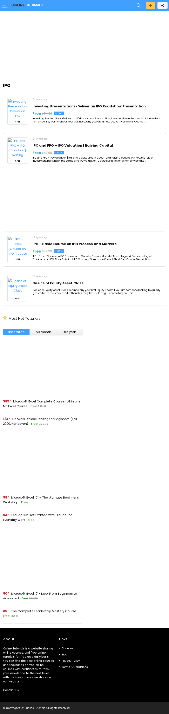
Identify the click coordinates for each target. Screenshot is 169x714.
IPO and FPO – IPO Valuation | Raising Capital (73, 145)
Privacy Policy (71, 661)
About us (67, 648)
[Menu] (5, 5)
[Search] (139, 5)
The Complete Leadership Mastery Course (43, 611)
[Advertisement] (84, 44)
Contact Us (11, 690)
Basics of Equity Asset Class (58, 283)
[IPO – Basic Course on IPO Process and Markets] (18, 246)
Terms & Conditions (75, 667)
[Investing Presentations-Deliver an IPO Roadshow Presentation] (18, 108)
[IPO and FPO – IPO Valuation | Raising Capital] (18, 148)
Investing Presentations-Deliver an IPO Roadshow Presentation (89, 106)
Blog (65, 654)
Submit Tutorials (150, 5)
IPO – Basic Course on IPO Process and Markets (75, 244)
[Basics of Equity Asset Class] (18, 285)
